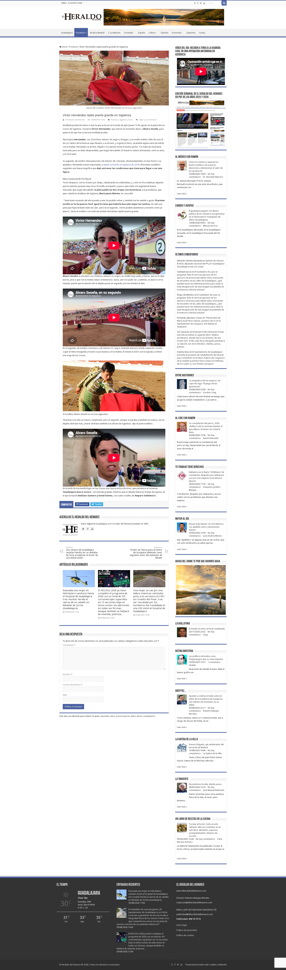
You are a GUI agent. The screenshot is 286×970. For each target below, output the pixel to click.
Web (65, 695)
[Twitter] (200, 3)
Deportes (191, 32)
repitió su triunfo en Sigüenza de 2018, (121, 164)
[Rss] (195, 3)
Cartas (202, 32)
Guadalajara (67, 32)
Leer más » (182, 193)
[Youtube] (204, 3)
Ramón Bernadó (210, 438)
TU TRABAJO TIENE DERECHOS (189, 467)
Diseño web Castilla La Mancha (212, 964)
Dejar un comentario (148, 120)
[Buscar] (224, 2)
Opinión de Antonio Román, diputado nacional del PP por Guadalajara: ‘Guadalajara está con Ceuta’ (201, 263)
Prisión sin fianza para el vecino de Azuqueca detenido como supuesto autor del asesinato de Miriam (146, 552)
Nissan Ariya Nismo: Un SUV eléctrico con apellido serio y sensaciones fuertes (206, 527)
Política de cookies (185, 935)
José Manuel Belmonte (213, 790)
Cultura (152, 32)
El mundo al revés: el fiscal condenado (207, 628)
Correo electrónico (72, 684)
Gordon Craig (209, 392)
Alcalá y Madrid (97, 32)
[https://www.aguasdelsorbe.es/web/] (164, 17)
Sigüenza (123, 120)
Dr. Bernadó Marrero (213, 177)
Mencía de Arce (210, 225)
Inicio (64, 47)
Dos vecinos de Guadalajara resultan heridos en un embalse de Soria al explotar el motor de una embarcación (82, 552)
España (141, 32)
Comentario (69, 645)
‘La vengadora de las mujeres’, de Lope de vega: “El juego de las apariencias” (204, 383)
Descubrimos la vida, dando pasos (205, 784)
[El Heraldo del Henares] (82, 17)
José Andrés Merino (212, 536)
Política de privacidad (186, 930)
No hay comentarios (205, 839)
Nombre (67, 674)
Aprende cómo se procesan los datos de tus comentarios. (128, 716)
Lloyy (205, 634)
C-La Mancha (114, 32)
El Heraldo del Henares (75, 120)
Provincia (80, 32)
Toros (130, 120)
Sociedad (128, 32)
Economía (176, 32)
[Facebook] (198, 3)
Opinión (164, 32)
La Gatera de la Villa (212, 753)
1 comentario (214, 662)
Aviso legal (181, 925)
